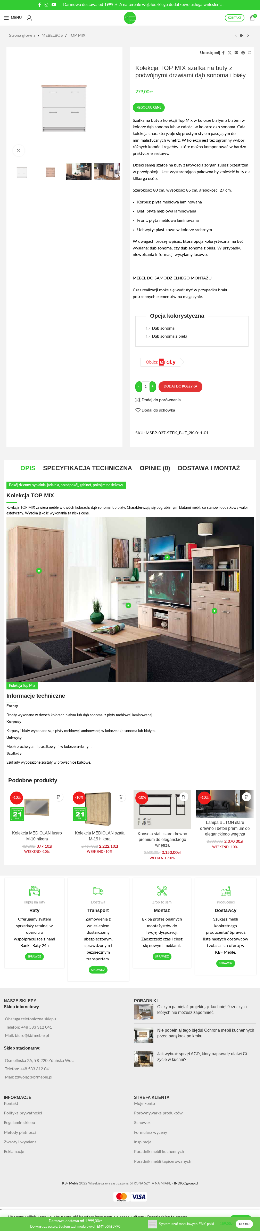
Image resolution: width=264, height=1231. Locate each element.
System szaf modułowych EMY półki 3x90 (188, 1224)
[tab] (27, 468)
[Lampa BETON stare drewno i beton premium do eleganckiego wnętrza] (225, 804)
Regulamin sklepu (19, 1123)
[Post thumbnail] (143, 1012)
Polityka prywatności (23, 1113)
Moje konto (144, 1103)
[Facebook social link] (40, 5)
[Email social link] (236, 53)
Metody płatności (20, 1132)
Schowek (142, 1123)
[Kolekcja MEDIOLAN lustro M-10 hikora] (37, 809)
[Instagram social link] (46, 5)
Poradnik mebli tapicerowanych (162, 1161)
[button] (58, 796)
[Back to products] (242, 36)
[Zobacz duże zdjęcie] (18, 150)
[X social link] (229, 53)
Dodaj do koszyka (180, 386)
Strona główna (22, 35)
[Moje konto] (29, 18)
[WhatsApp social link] (249, 53)
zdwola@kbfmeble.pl (33, 1077)
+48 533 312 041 (36, 1027)
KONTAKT (234, 17)
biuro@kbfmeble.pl (32, 1036)
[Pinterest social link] (243, 53)
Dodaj (244, 1224)
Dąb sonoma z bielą (169, 336)
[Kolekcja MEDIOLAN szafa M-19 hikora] (99, 809)
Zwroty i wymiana (20, 1142)
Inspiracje (142, 1142)
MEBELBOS (52, 35)
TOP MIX (77, 35)
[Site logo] (130, 18)
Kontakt (11, 1103)
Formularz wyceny (150, 1132)
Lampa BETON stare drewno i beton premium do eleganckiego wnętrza (225, 828)
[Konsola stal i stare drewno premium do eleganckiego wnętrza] (162, 809)
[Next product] (248, 36)
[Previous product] (236, 36)
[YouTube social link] (54, 5)
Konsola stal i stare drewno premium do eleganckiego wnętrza (162, 840)
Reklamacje (14, 1152)
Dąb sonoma (163, 328)
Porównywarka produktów (158, 1113)
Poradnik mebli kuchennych (159, 1152)
